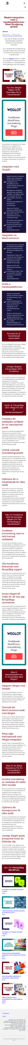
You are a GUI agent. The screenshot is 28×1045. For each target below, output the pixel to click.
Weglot (11, 58)
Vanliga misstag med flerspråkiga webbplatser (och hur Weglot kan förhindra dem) (14, 954)
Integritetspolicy (6, 1013)
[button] (24, 3)
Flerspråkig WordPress (17, 35)
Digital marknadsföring (7, 35)
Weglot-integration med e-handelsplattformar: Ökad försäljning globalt (12, 999)
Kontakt (4, 1016)
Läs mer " (4, 893)
